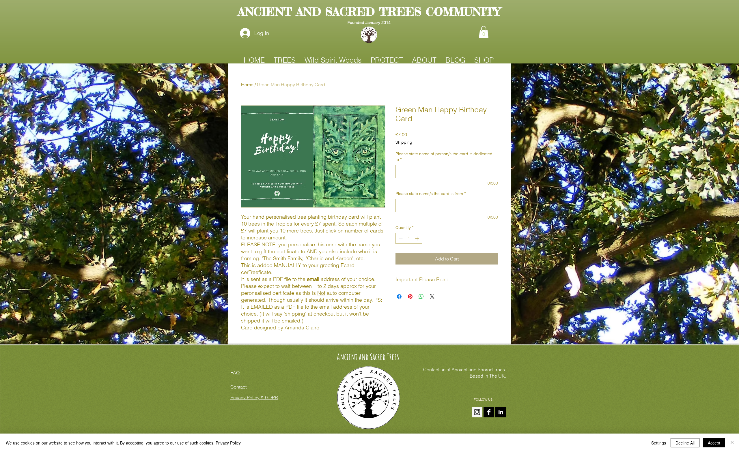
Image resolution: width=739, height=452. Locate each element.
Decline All (685, 443)
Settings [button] (658, 443)
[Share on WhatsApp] (421, 296)
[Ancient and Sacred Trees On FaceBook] (489, 412)
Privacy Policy (228, 443)
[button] (484, 32)
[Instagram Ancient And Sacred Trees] (477, 412)
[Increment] (417, 238)
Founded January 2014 (369, 22)
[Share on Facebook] (399, 296)
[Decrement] (400, 238)
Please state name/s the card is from (430, 193)
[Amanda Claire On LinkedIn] (500, 412)
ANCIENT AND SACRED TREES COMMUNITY (369, 12)
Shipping (403, 142)
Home (247, 84)
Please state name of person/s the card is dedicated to (443, 156)
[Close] (732, 442)
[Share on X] (432, 296)
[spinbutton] (409, 238)
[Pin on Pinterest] (410, 296)
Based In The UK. (488, 376)
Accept (714, 443)
